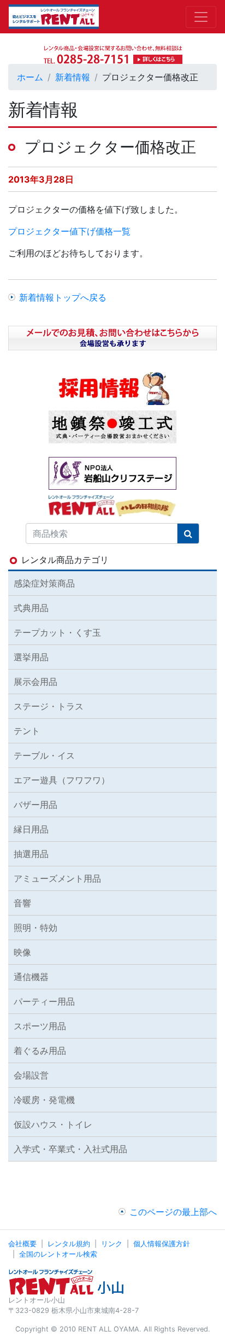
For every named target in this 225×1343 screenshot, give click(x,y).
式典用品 (31, 607)
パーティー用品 (44, 1001)
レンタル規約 (69, 1244)
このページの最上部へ (173, 1211)
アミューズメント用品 (57, 878)
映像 (22, 952)
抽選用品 (31, 853)
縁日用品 (31, 829)
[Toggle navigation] (201, 17)
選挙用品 (31, 657)
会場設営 (31, 1075)
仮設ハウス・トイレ (53, 1124)
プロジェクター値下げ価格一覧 (69, 231)
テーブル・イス (44, 755)
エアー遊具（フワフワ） (62, 780)
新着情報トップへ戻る (62, 297)
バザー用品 (35, 804)
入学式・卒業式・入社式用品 (70, 1148)
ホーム (30, 77)
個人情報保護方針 (161, 1244)
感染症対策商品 (44, 583)
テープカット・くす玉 (57, 632)
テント (27, 730)
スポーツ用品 (40, 1026)
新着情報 (72, 77)
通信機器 (31, 976)
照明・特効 (35, 927)
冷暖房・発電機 (44, 1099)
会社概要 (22, 1244)
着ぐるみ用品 (40, 1050)
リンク (111, 1244)
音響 (22, 903)
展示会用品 (35, 681)
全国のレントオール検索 (58, 1254)
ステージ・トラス (49, 706)
